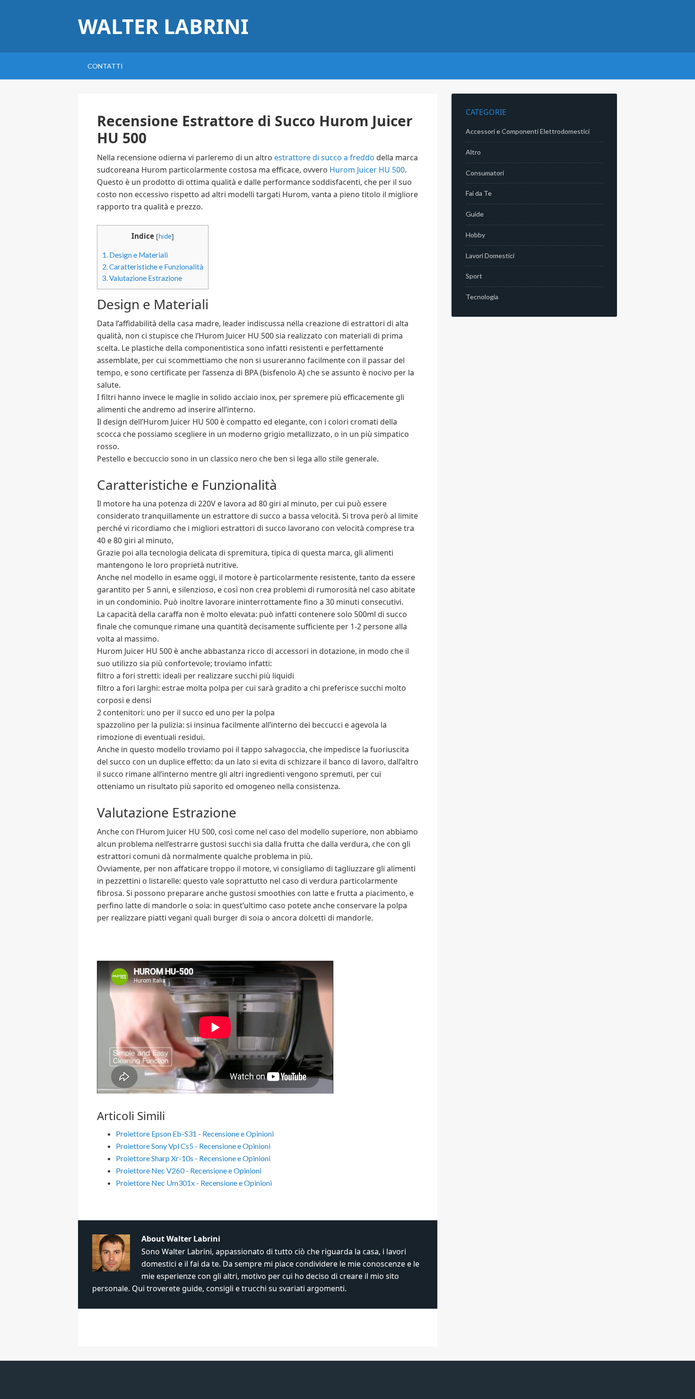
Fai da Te (479, 193)
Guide (475, 214)
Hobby (475, 235)
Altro (473, 152)
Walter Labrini (163, 26)
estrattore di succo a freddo (324, 157)
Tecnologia (482, 297)
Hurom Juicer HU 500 (367, 170)
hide (165, 236)
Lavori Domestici (490, 256)
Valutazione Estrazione (142, 278)
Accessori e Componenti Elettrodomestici (528, 131)
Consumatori (485, 173)
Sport (474, 276)
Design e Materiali (135, 255)
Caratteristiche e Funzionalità (152, 266)
